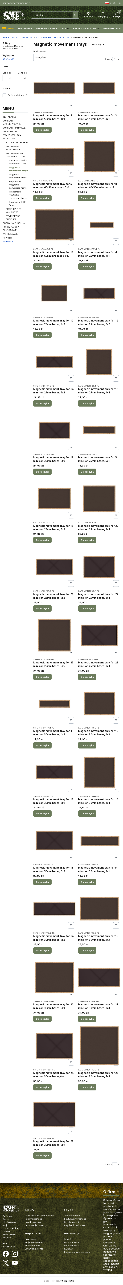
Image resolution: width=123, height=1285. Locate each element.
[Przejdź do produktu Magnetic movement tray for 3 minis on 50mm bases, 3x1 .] (99, 88)
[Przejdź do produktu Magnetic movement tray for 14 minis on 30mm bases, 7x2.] (54, 909)
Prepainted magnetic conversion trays (18, 184)
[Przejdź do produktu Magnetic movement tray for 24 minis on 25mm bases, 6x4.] (99, 567)
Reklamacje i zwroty (36, 1225)
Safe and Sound (10, 37)
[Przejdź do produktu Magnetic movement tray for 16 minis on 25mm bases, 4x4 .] (99, 362)
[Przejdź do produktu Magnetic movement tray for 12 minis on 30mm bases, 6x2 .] (54, 772)
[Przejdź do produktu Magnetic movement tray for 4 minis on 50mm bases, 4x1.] (54, 88)
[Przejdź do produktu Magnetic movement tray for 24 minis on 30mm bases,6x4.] (54, 1046)
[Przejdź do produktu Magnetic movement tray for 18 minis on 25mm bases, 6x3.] (54, 430)
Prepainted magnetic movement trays (18, 194)
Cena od (7, 72)
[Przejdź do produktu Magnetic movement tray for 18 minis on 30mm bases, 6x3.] (54, 840)
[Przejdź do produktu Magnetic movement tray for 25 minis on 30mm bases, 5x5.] (99, 1046)
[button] (75, 15)
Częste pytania (72, 1222)
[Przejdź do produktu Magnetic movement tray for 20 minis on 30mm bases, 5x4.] (54, 977)
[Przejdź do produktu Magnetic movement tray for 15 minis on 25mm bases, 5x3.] (54, 499)
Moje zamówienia (34, 1242)
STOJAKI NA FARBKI (17, 142)
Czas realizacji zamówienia (39, 1215)
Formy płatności (33, 1219)
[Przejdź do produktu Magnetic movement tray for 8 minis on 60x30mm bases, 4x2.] (99, 157)
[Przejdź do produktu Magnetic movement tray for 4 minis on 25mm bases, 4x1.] (99, 225)
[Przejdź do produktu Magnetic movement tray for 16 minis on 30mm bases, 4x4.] (99, 772)
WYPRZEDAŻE (10, 234)
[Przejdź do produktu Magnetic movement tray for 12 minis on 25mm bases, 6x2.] (99, 293)
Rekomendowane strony (77, 1252)
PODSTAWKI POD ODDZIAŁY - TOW (52, 37)
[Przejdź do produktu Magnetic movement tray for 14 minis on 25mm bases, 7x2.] (54, 362)
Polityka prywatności (75, 1219)
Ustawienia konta (34, 1248)
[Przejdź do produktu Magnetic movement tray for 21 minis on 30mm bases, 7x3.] (99, 977)
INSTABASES (9, 117)
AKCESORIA (27, 37)
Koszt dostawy (33, 1222)
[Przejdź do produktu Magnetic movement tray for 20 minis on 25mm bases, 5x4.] (99, 499)
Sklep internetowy (58, 1281)
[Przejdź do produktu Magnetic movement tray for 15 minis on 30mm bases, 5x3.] (99, 909)
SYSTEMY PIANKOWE (14, 127)
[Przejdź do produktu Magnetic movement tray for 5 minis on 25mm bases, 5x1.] (99, 430)
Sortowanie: (39, 51)
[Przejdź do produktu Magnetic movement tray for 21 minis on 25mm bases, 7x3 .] (54, 567)
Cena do (22, 72)
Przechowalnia (33, 1245)
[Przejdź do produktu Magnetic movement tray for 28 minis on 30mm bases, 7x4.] (54, 1114)
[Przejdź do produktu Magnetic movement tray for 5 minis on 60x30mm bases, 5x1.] (54, 157)
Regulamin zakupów (75, 1225)
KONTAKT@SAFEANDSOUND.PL (17, 3)
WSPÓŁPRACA (71, 1242)
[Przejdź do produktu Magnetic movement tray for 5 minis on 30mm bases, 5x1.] (99, 840)
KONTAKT (69, 1248)
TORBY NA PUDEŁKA (14, 223)
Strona (108, 59)
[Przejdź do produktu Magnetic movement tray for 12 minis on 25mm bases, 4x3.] (54, 293)
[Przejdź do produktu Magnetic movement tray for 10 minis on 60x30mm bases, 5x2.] (54, 225)
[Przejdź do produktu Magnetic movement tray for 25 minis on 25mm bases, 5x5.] (54, 635)
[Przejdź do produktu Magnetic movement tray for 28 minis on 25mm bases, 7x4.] (99, 635)
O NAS (67, 1239)
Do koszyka (42, 130)
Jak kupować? (72, 1215)
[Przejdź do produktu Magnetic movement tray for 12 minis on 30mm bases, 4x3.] (99, 704)
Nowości (7, 237)
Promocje (8, 241)
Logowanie (31, 1239)
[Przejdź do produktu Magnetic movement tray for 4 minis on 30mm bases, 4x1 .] (54, 704)
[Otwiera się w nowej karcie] (6, 1254)
